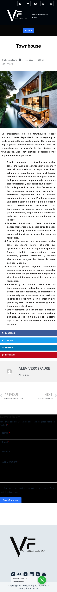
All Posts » (24, 375)
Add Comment (10, 461)
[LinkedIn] (43, 3)
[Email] (51, 3)
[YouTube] (35, 3)
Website (6, 451)
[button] (28, 333)
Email (5, 442)
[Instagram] (20, 3)
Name (6, 432)
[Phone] (38, 574)
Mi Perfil (28, 30)
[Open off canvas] (52, 16)
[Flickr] (28, 3)
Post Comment (11, 500)
